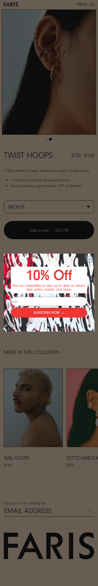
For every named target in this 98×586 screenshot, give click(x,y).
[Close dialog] (90, 259)
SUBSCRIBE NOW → (49, 313)
